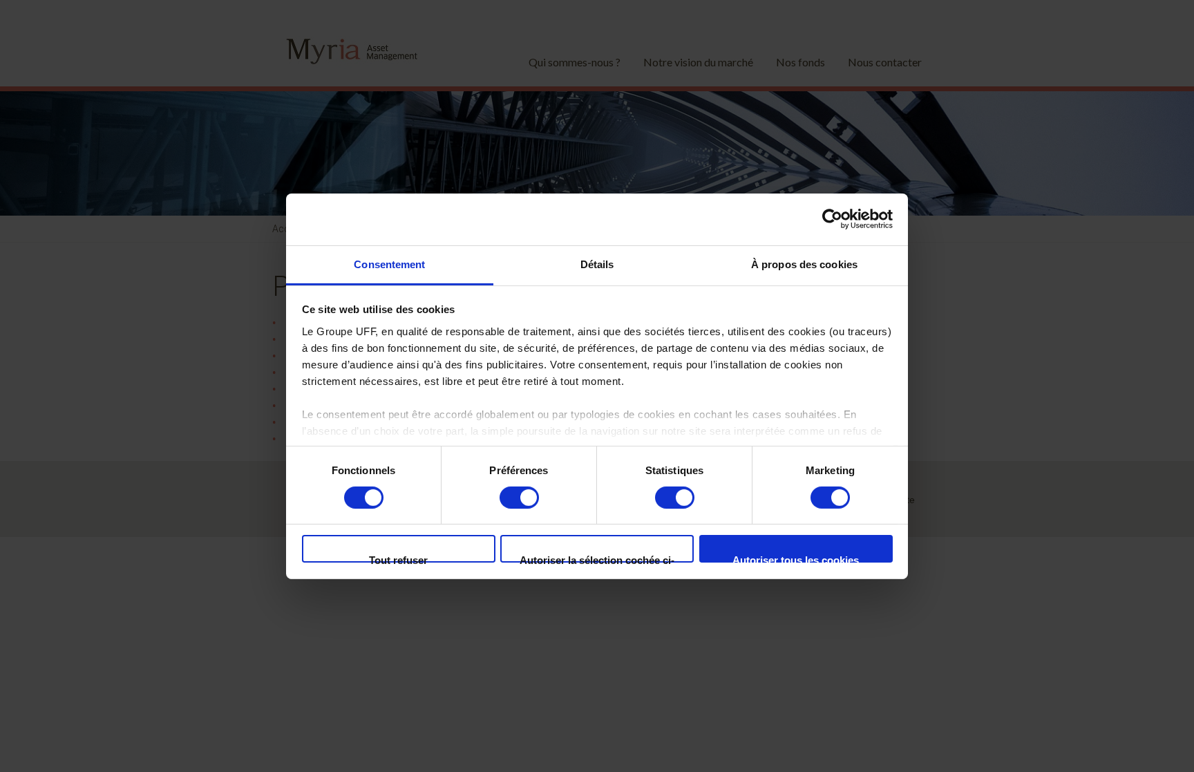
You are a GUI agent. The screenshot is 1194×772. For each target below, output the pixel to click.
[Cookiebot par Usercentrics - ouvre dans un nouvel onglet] (832, 219)
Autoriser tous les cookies (795, 558)
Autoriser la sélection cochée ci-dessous (597, 558)
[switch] (519, 498)
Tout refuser (398, 558)
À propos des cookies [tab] (804, 264)
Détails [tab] (597, 264)
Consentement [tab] (389, 264)
